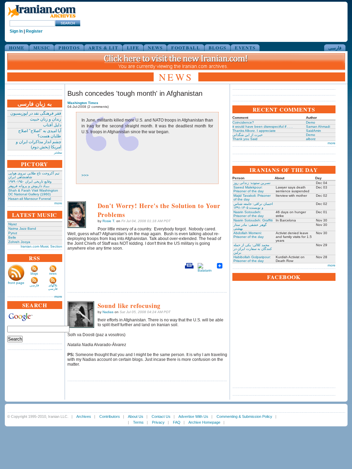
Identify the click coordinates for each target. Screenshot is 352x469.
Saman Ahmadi (318, 126)
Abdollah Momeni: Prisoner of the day (248, 235)
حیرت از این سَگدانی (247, 135)
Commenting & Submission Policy (244, 416)
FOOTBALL (185, 47)
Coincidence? (243, 122)
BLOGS (218, 47)
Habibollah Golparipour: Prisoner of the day (252, 259)
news (53, 273)
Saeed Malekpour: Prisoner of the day (248, 189)
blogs (34, 273)
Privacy (158, 422)
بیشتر (58, 152)
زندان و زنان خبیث (45, 119)
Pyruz (12, 233)
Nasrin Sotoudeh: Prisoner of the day (248, 214)
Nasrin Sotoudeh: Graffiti (253, 220)
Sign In (16, 31)
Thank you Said (244, 139)
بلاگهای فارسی (52, 287)
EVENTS (245, 47)
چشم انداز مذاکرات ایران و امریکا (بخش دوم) (38, 144)
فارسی (334, 47)
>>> (85, 175)
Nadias (107, 312)
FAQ (176, 422)
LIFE (133, 47)
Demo (310, 122)
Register (34, 31)
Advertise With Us (193, 416)
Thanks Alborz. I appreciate (254, 131)
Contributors (109, 416)
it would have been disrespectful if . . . (262, 126)
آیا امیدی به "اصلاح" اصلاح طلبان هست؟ (39, 133)
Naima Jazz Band (22, 228)
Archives (83, 416)
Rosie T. (108, 221)
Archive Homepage (204, 422)
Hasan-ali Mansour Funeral (29, 199)
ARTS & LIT (103, 47)
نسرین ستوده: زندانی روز (252, 183)
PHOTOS (69, 47)
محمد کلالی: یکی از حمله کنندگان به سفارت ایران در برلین (252, 248)
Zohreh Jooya (19, 242)
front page (16, 283)
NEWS (155, 47)
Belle (12, 237)
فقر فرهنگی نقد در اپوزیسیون (35, 113)
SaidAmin (313, 131)
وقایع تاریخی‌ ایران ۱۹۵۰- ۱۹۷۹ (30, 181)
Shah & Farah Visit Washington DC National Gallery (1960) (33, 192)
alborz (311, 139)
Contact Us (161, 416)
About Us (135, 416)
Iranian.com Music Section (41, 246)
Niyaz (12, 224)
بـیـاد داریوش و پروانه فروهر (29, 186)
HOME (17, 47)
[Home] (41, 18)
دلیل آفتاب (52, 125)
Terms (138, 422)
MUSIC (41, 47)
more (58, 203)
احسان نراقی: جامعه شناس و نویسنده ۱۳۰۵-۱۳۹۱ (253, 205)
